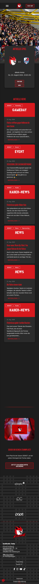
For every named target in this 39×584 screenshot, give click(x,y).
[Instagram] (17, 569)
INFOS (19, 85)
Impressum (19, 578)
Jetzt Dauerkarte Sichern (19, 465)
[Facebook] (14, 569)
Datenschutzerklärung (19, 581)
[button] (3, 580)
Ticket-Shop (19, 562)
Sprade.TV (19, 564)
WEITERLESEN (13, 140)
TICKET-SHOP (30, 6)
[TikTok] (24, 569)
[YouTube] (21, 569)
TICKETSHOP (19, 81)
